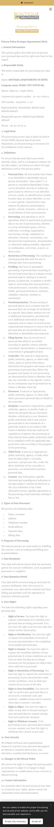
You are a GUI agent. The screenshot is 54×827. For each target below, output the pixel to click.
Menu (50, 9)
